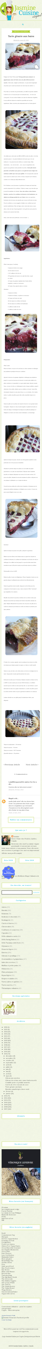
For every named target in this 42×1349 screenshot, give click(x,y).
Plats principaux (7, 972)
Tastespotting (7, 1275)
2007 (6, 1109)
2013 (6, 1096)
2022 (6, 1036)
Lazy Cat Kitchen (8, 1255)
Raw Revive (6, 1270)
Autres (4, 907)
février (8, 1091)
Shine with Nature (8, 1272)
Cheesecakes (6, 927)
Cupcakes (5, 933)
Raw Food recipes (8, 1268)
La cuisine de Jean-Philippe (11, 1213)
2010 (6, 1102)
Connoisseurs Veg (8, 1235)
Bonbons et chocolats (9, 917)
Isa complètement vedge (10, 1209)
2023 (6, 1034)
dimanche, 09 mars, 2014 (16, 790)
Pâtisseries (6, 969)
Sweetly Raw (6, 1273)
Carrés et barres (8, 923)
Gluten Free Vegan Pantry (11, 1246)
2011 (5, 1100)
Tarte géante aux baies (13, 1087)
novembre (9, 1058)
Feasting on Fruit (8, 1241)
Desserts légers (7, 949)
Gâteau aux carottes (12, 1078)
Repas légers (6, 975)
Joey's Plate (6, 1251)
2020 (6, 1040)
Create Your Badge (7, 1320)
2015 (6, 1052)
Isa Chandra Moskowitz (10, 1250)
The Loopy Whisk (8, 1283)
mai (7, 1071)
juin (7, 1069)
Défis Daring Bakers (9, 940)
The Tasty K (6, 1284)
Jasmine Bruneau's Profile (8, 1315)
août (7, 1065)
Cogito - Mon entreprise (11, 1310)
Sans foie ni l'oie (7, 1218)
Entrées (4, 952)
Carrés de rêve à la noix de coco (16, 1085)
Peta (3, 1264)
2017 (6, 1047)
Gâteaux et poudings (9, 956)
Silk (3, 1220)
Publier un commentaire (21, 820)
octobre (9, 1060)
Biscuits (4, 910)
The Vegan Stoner (8, 1288)
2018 (6, 1045)
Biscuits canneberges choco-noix (17, 1089)
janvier (8, 1094)
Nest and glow (7, 1259)
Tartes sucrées (21, 31)
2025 (6, 1029)
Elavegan (5, 1237)
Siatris (38, 1336)
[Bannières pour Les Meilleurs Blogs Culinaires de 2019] (21, 877)
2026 (6, 1027)
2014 (6, 1054)
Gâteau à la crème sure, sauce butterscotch (21, 1080)
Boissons (5, 914)
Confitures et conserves (10, 930)
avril (7, 1074)
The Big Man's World (9, 1277)
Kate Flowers (6, 1253)
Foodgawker (6, 1242)
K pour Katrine (7, 1211)
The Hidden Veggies (9, 1281)
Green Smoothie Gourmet (11, 1248)
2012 (6, 1098)
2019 (6, 1043)
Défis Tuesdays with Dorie (11, 943)
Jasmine (16, 837)
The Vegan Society (8, 1286)
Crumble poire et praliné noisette (17, 1083)
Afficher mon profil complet (12, 853)
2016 (6, 1049)
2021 (6, 1038)
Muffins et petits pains (10, 965)
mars (8, 1076)
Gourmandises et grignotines (12, 959)
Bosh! (4, 1233)
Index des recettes (8, 962)
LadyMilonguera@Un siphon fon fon (22, 782)
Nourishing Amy (7, 1261)
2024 (6, 1032)
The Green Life (7, 1279)
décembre (9, 1056)
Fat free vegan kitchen (10, 1239)
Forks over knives (8, 1244)
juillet (8, 1067)
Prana (4, 1217)
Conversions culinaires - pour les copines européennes (17, 1307)
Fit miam (5, 1207)
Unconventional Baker (10, 1292)
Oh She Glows (7, 1262)
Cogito (21, 1336)
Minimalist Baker (8, 1257)
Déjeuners (5, 946)
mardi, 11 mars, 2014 (15, 813)
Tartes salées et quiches (10, 982)
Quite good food (8, 1266)
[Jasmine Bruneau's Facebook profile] (15, 1318)
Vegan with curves (8, 1294)
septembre (10, 1063)
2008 (6, 1107)
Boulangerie (6, 920)
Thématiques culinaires (10, 988)
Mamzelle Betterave (9, 1215)
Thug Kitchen (7, 1290)
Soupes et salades (8, 979)
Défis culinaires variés (9, 936)
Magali (11, 798)
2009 (6, 1105)
